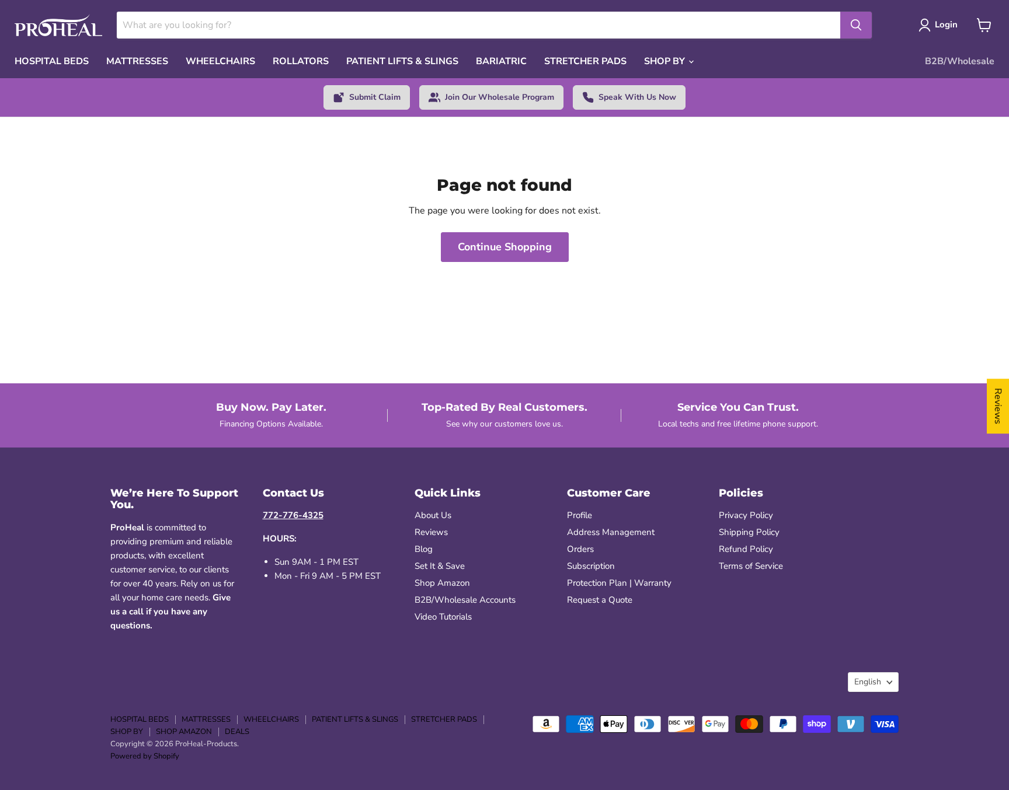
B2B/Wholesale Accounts (465, 600)
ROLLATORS (301, 61)
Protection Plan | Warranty (619, 583)
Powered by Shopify (144, 756)
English (867, 681)
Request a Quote (599, 600)
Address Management (611, 532)
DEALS (237, 731)
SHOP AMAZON (184, 731)
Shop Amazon (442, 583)
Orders (580, 549)
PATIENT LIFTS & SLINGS (402, 61)
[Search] (856, 25)
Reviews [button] (997, 406)
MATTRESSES (137, 61)
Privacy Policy (746, 515)
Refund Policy (746, 549)
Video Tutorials (443, 617)
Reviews (431, 532)
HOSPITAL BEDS (52, 61)
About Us (433, 515)
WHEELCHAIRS (220, 61)
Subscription (591, 566)
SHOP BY (665, 61)
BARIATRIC (501, 61)
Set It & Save (440, 566)
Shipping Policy (749, 532)
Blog (424, 549)
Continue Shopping (505, 247)
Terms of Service (751, 566)
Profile (579, 515)
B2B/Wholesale (959, 61)
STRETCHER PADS (585, 61)
